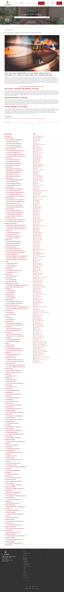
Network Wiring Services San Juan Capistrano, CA (16, 199)
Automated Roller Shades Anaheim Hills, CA (15, 452)
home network (36, 334)
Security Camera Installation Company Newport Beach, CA (17, 308)
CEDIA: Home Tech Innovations (39, 354)
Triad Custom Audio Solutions (12, 118)
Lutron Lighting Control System (11, 465)
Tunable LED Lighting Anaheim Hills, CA (14, 183)
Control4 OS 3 (27, 563)
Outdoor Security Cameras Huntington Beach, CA (16, 441)
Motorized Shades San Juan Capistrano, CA (14, 163)
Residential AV (36, 278)
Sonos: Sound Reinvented (23, 118)
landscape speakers (37, 234)
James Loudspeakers (33, 118)
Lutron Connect (27, 565)
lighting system (36, 224)
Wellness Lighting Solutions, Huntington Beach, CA (16, 506)
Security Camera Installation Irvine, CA (14, 152)
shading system (37, 245)
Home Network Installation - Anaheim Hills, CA (15, 412)
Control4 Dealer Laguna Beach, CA (13, 237)
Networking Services (37, 166)
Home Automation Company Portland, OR (14, 481)
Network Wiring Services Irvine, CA (13, 203)
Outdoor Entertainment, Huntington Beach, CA (15, 212)
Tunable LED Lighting (9, 178)
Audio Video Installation (9, 346)
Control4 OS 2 (27, 564)
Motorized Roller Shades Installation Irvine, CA (15, 287)
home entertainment (37, 330)
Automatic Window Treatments (39, 287)
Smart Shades (7, 508)
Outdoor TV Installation (9, 483)
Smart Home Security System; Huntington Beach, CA (16, 252)
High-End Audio (8, 501)
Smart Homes (36, 298)
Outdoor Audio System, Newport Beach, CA (15, 303)
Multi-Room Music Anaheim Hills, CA (13, 245)
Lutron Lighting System (9, 187)
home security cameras (38, 239)
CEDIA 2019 (36, 313)
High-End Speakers (41, 118)
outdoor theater (37, 248)
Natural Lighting (37, 227)
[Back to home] (8, 3)
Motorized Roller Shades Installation (11, 283)
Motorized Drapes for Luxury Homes (40, 343)
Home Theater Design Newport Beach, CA (14, 147)
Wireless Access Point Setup (10, 526)
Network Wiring (37, 213)
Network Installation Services (39, 165)
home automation (37, 322)
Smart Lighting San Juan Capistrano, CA (14, 426)
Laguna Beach (36, 250)
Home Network (36, 162)
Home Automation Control (10, 417)
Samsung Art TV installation (10, 486)
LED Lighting (36, 308)
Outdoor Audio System (11, 290)
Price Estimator (59, 3)
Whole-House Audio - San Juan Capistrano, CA (15, 336)
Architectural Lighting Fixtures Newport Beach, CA (16, 535)
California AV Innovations (38, 178)
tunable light (36, 327)
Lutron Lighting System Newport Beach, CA (15, 188)
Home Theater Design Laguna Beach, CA (14, 145)
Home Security (36, 186)
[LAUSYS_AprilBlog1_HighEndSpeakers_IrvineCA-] (32, 53)
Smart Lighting (8, 425)
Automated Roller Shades (10, 450)
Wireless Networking (37, 270)
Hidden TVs (7, 343)
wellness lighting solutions (39, 326)
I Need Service (52, 3)
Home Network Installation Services (11, 254)
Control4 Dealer (8, 230)
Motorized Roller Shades (38, 302)
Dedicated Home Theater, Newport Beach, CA (15, 521)
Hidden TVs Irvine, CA (11, 345)
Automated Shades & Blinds (39, 285)
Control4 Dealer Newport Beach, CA (13, 232)
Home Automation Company (10, 479)
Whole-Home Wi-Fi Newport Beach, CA (14, 330)
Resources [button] (41, 3)
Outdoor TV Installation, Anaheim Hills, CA (14, 485)
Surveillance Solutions (38, 281)
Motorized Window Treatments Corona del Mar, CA (16, 227)
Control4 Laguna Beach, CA (12, 265)
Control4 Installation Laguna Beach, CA (14, 408)
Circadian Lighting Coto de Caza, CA (13, 448)
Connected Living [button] (22, 3)
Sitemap (33, 588)
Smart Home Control (37, 179)
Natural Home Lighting (9, 428)
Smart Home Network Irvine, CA (12, 401)
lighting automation (37, 235)
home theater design (38, 333)
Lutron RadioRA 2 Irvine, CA (12, 272)
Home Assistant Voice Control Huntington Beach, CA (16, 495)
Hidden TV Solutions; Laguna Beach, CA (14, 372)
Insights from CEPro (37, 355)
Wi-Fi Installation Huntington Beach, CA (14, 339)
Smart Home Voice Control (11, 281)
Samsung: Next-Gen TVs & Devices (40, 359)
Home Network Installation (10, 410)
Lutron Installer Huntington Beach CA (14, 470)
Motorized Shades (8, 158)
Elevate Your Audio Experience (39, 344)
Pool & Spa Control (37, 284)
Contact (47, 3)
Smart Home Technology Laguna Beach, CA (15, 459)
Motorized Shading (37, 288)
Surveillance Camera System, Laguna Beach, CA (15, 514)
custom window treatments (39, 324)
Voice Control (36, 340)
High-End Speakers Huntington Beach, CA (14, 168)
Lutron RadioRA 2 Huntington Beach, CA (14, 270)
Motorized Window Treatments (11, 223)
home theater (36, 331)
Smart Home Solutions (11, 296)
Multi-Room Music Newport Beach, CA (14, 243)
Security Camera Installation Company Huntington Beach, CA (18, 307)
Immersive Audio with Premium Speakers (41, 312)
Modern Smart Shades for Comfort (40, 341)
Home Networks (37, 201)
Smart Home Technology (9, 457)
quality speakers (25, 94)
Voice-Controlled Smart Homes (39, 256)
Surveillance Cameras (38, 193)
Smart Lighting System (11, 292)
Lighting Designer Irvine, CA (12, 379)
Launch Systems (37, 252)
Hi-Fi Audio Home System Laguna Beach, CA (15, 543)
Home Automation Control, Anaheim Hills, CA (15, 419)
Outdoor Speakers (8, 414)
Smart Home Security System (10, 247)
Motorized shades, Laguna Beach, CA (14, 165)
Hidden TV (36, 257)
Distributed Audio (37, 187)
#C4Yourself (36, 271)
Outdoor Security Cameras (10, 439)
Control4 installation (37, 323)
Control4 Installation (9, 406)
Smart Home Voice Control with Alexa (41, 351)
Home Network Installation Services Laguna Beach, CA (17, 257)
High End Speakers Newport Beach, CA (14, 172)
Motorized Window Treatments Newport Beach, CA (16, 225)
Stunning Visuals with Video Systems (40, 345)
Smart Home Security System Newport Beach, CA (16, 250)
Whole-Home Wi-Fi (8, 326)
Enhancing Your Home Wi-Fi (39, 185)
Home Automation (37, 139)
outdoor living (36, 246)
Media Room (7, 443)
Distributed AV (36, 289)
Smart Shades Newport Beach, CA (13, 510)
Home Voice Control (9, 475)
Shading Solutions (37, 206)
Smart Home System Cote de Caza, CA (14, 532)
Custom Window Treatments (10, 217)
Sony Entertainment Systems (39, 347)
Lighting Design (8, 374)
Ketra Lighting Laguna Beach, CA (13, 474)
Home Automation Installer (11, 279)
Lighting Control (8, 352)
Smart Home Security (9, 403)
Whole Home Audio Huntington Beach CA (14, 323)
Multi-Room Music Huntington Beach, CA (14, 241)
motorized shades (37, 217)
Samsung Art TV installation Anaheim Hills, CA (15, 488)
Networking (36, 210)
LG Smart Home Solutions (38, 315)
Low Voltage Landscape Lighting (11, 432)
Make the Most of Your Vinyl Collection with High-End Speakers (23, 32)
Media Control (36, 358)
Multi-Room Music (8, 239)
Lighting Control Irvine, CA (12, 356)
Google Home (36, 361)
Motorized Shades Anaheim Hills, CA (13, 161)
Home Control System (38, 317)
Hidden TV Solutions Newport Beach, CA (14, 370)
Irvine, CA (7, 316)
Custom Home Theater (9, 523)
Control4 (6, 261)
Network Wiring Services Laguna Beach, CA (15, 205)
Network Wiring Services (9, 198)
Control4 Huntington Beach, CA (12, 263)
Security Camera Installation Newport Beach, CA (15, 150)
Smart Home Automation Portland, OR (14, 499)
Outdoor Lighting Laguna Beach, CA (13, 390)
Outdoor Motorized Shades (10, 381)
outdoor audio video (38, 337)
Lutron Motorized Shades (10, 537)
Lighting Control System (38, 164)
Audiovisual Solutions (9, 435)
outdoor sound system (38, 338)
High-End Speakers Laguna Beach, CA (14, 176)
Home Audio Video (8, 490)
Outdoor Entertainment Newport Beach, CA (15, 210)
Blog (25, 571)
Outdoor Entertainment (9, 208)
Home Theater (36, 151)
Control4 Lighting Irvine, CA (12, 386)
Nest (24, 570)
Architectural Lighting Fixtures (11, 534)
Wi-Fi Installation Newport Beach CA (13, 341)
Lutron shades (8, 461)
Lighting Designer (8, 377)
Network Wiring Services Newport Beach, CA (15, 207)
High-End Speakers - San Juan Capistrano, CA (15, 170)
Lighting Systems (37, 214)
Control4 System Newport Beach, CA (13, 397)
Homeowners (36, 172)
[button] (32, 582)
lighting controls (37, 329)
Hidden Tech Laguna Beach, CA (12, 517)
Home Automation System (38, 264)
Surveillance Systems (37, 175)
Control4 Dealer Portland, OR (12, 234)
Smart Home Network (9, 399)
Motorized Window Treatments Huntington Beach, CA (16, 228)
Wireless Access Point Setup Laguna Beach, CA (15, 528)
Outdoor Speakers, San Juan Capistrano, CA (15, 415)
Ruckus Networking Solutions (39, 253)
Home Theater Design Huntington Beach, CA (15, 139)
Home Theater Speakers (11, 314)
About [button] (16, 3)
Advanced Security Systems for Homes (41, 190)
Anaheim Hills (36, 231)
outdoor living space (38, 242)
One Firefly (29, 588)
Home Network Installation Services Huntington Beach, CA (17, 256)
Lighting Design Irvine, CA (11, 376)
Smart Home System (9, 530)
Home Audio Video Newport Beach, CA (14, 492)
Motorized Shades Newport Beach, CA (14, 159)
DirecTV (25, 568)
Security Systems (37, 309)
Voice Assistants (37, 260)
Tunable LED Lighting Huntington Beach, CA (15, 179)
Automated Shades (37, 192)
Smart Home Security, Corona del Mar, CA (14, 405)
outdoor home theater (38, 236)
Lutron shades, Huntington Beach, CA (14, 463)
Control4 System (8, 396)
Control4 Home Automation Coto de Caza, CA (15, 359)
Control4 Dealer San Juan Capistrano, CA (14, 236)
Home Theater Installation (10, 363)
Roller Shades (36, 183)
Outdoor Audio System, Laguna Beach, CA (14, 301)
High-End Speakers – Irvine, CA (12, 174)
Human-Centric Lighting (38, 299)
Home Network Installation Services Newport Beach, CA (17, 259)
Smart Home (36, 146)
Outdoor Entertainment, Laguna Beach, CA (15, 214)
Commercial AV (36, 218)
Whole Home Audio (8, 321)
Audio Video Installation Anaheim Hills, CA (15, 348)
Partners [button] (35, 3)
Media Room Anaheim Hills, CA (12, 445)
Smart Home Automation (9, 497)
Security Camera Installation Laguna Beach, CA (15, 154)
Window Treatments (37, 208)
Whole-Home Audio (8, 274)
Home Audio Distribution (11, 297)
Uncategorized (8, 136)
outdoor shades (37, 243)
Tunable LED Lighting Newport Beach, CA (14, 185)
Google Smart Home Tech (38, 352)
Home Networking (37, 147)
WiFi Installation (37, 229)
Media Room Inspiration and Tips (40, 350)
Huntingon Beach (37, 228)
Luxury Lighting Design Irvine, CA (13, 423)
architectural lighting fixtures (39, 320)
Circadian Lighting (8, 446)
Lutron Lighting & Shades (38, 136)
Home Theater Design (9, 138)
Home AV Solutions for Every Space (40, 277)
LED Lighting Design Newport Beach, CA (14, 394)
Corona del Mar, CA (8, 310)
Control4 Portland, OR (11, 267)
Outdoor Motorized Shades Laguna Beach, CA (15, 383)
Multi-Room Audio (37, 161)
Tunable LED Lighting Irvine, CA (12, 181)
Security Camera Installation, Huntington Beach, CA (16, 156)
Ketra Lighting (7, 472)
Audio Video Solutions (38, 274)
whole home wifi (37, 222)
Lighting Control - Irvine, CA (12, 455)
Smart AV (35, 197)
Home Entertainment (37, 137)
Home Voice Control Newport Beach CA (14, 477)
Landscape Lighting (37, 207)
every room (10, 82)
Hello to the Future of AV (38, 362)
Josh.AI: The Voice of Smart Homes (40, 196)
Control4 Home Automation (10, 357)
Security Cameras (37, 158)
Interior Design (36, 316)
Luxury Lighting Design (9, 421)
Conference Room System (38, 220)
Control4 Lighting (8, 385)
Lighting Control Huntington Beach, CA (14, 354)
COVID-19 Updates (8, 544)
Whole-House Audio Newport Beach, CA (14, 334)
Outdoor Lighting (8, 388)
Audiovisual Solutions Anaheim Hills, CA (14, 437)
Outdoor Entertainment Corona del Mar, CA (15, 216)
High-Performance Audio (38, 273)
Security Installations (37, 319)
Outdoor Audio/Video (38, 282)
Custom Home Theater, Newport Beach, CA (15, 524)
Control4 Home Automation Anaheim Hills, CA (15, 361)
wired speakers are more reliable (26, 111)
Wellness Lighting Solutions (10, 505)
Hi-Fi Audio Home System (9, 541)
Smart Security (36, 171)
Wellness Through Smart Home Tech (40, 306)
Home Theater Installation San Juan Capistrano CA (16, 366)
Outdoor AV (36, 204)
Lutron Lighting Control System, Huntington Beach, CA (17, 466)
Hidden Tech (7, 515)
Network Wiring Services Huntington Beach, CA (15, 201)
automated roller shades (38, 232)
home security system (38, 238)
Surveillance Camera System (10, 512)
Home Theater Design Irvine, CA (13, 141)
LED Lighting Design (9, 392)
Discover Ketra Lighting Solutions (40, 225)
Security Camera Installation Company (12, 305)
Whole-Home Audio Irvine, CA (12, 276)
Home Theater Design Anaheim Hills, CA (14, 143)
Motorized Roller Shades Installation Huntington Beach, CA (17, 285)
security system (37, 241)
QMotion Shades (37, 268)
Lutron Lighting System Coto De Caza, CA (14, 190)
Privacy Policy (38, 588)
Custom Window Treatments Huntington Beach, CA (16, 219)
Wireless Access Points (38, 266)
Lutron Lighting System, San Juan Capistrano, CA (16, 196)
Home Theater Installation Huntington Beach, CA (16, 365)
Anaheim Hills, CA (8, 288)
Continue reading (8, 116)
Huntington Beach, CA (9, 294)
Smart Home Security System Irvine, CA (14, 248)
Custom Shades (37, 267)
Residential (36, 182)
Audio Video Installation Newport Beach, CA (15, 350)
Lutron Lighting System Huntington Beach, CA (15, 192)
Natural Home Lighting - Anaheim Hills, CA (14, 430)
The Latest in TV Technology (39, 310)
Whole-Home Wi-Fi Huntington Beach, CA (14, 328)
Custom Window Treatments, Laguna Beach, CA (15, 221)
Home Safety (36, 305)
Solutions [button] (29, 3)
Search (47, 17)
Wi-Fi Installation (8, 337)
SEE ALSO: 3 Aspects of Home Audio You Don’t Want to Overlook (32, 86)
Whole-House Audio (9, 332)
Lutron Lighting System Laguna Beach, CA (14, 194)
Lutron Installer (8, 468)
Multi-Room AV (36, 189)
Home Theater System (11, 319)
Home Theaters (36, 215)
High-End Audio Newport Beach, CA (13, 503)
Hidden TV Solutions (9, 368)
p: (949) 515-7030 (5, 561)
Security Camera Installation (10, 148)
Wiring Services (37, 303)
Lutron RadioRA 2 (8, 268)
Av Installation (36, 275)
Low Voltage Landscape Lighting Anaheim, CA (15, 434)
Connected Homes (37, 211)
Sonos (6, 109)
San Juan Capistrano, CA (9, 277)
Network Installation (37, 296)
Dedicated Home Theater (10, 519)
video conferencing (37, 221)
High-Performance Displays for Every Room (41, 357)
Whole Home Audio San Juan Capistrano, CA (15, 325)
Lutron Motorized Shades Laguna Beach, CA (15, 539)
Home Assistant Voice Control (10, 494)
